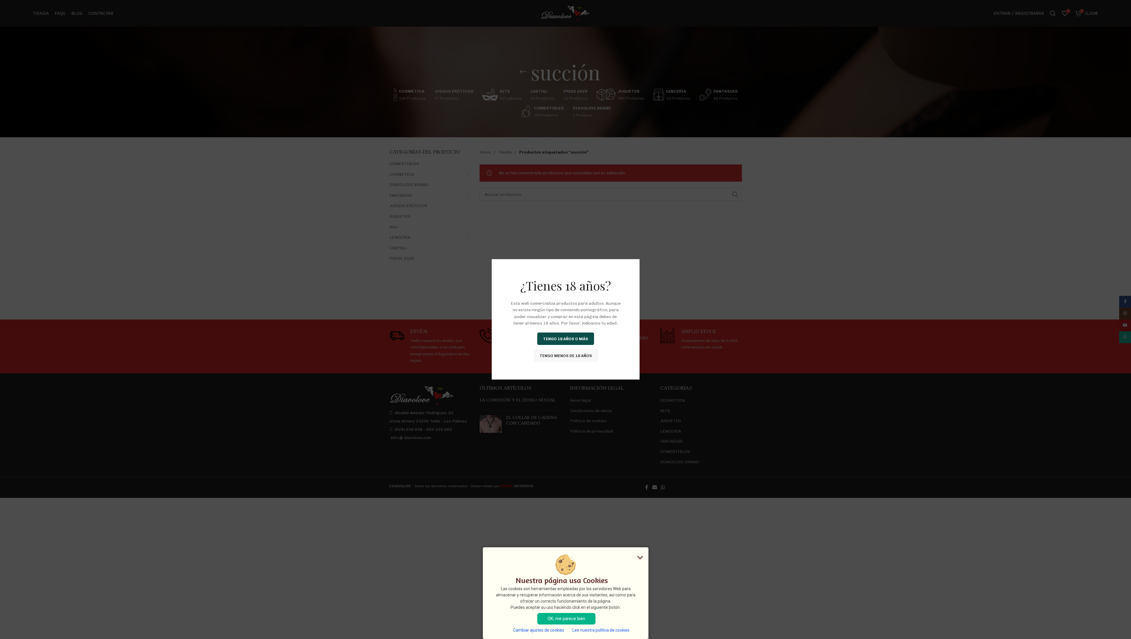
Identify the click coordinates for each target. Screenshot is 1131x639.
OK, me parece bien (566, 618)
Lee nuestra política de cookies (601, 630)
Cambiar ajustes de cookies (538, 630)
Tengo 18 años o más (565, 339)
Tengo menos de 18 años (565, 356)
